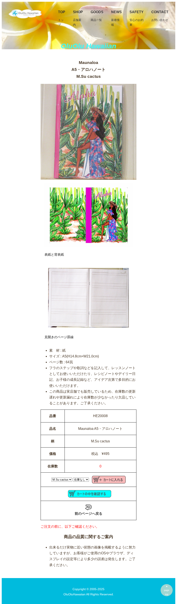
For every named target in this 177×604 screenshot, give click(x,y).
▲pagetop (166, 590)
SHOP (78, 18)
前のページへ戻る (88, 513)
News (116, 18)
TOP (61, 18)
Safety (137, 18)
